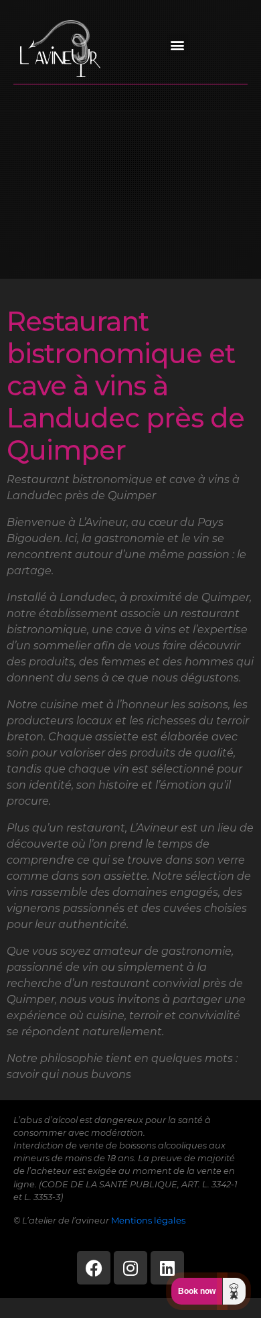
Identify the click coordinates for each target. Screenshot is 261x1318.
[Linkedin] (167, 1267)
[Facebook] (93, 1267)
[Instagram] (130, 1267)
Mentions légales (148, 1220)
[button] (178, 45)
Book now (196, 1291)
